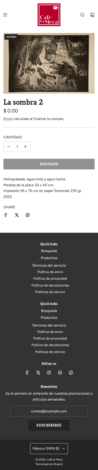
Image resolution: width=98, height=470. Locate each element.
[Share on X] (17, 216)
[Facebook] (27, 373)
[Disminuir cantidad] (9, 147)
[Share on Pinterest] (28, 216)
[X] (38, 373)
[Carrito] (92, 15)
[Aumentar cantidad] (26, 147)
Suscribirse (49, 425)
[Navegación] (5, 15)
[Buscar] (82, 15)
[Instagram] (49, 373)
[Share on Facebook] (6, 216)
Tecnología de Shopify (49, 464)
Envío (7, 119)
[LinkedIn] (60, 373)
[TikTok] (71, 373)
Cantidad (12, 137)
